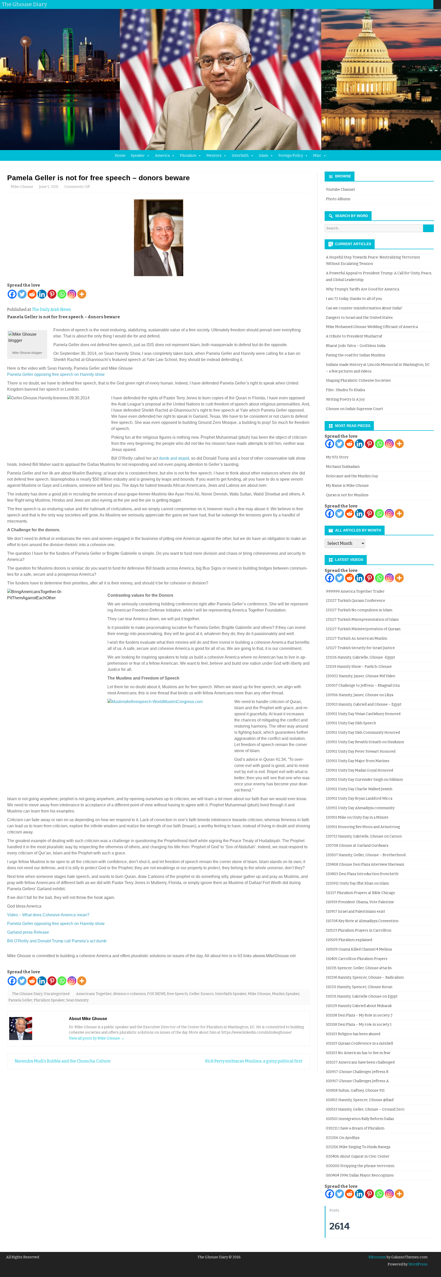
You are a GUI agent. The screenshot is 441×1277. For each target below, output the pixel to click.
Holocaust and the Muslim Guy (352, 476)
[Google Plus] (404, 4)
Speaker (138, 155)
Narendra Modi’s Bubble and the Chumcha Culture (62, 1061)
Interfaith (240, 155)
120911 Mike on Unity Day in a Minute (357, 817)
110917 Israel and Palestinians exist (355, 911)
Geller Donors (201, 994)
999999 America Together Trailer (355, 591)
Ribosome (377, 1257)
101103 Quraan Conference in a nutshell (359, 1043)
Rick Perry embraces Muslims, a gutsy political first (254, 1061)
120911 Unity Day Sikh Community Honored (363, 732)
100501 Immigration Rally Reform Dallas (360, 1119)
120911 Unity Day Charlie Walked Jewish (359, 789)
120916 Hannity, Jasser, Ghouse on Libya (359, 695)
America (162, 155)
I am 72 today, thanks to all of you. (354, 299)
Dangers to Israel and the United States (359, 317)
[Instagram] (419, 4)
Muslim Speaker (285, 994)
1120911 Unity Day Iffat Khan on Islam (357, 883)
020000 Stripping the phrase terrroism (360, 1166)
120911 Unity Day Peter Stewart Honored (360, 751)
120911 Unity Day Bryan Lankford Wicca (359, 798)
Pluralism (188, 155)
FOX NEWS (156, 994)
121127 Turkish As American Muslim (356, 638)
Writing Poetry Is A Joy (345, 399)
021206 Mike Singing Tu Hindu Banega (358, 1147)
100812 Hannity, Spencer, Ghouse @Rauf (360, 1100)
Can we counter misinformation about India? (364, 308)
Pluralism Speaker (49, 1000)
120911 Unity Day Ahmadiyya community (360, 808)
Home (120, 155)
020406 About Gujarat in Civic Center (357, 1156)
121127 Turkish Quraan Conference (355, 600)
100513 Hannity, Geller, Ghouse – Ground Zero (365, 1109)
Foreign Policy (290, 155)
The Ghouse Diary (27, 994)
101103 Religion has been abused (353, 1034)
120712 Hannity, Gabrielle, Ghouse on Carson (364, 836)
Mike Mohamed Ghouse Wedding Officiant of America (372, 327)
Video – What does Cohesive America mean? (48, 915)
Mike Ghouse (22, 187)
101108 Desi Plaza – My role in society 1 (358, 1024)
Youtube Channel (340, 189)
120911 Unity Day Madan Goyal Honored (359, 770)
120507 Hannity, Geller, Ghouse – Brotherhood (366, 855)
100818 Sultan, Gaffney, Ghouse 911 (355, 1090)
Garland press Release (28, 932)
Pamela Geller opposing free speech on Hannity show (56, 374)
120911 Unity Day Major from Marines (357, 761)
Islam (263, 155)
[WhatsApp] (429, 4)
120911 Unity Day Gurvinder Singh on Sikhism (364, 779)
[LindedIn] (409, 4)
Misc (317, 155)
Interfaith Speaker (231, 994)
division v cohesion (129, 994)
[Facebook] (399, 4)
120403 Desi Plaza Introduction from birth (362, 874)
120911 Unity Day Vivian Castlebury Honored (363, 714)
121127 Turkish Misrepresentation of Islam (362, 619)
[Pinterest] (424, 4)
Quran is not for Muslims (347, 495)
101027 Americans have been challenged (360, 1062)
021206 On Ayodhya (342, 1138)
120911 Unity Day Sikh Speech (351, 723)
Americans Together (94, 994)
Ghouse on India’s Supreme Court (354, 409)
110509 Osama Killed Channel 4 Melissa (359, 949)
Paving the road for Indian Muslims (355, 355)
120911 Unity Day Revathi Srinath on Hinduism (365, 742)
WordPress (417, 1264)
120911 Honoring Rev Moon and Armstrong (363, 827)
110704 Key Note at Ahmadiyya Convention (362, 921)
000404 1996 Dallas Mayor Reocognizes (360, 1175)
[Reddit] (32, 294)
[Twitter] (394, 4)
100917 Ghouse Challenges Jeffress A (357, 1081)
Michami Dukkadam (343, 467)
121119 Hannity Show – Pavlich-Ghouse (359, 666)
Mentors (214, 155)
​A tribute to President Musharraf (354, 336)
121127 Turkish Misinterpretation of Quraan (363, 629)
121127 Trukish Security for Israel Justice (360, 648)
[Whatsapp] (61, 294)
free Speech (177, 994)
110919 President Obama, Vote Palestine (360, 902)
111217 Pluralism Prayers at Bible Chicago (360, 893)
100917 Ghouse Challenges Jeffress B (357, 1072)
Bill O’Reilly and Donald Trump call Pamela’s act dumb (56, 941)
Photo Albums (338, 199)
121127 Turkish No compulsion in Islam (359, 610)
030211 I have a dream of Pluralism (355, 1128)
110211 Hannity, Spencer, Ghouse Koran (359, 987)
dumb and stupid (174, 458)
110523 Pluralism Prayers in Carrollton (358, 930)
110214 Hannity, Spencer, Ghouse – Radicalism (365, 977)
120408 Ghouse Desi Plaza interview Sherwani (365, 864)
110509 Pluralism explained (349, 940)
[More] (81, 294)
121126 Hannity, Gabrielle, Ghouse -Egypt (360, 657)
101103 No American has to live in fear (358, 1053)
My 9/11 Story (337, 457)
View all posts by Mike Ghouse (96, 1038)
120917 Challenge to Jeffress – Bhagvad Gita (363, 685)
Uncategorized (56, 994)
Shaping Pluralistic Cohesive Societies (358, 380)
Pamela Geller (20, 1000)
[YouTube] (414, 4)
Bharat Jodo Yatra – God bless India (355, 346)
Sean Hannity (77, 1000)
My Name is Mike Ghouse (347, 485)
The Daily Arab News (51, 309)
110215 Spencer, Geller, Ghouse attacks (359, 968)
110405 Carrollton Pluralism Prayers (356, 959)
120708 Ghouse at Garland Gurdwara (357, 845)
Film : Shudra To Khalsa (345, 390)
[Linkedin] (42, 294)
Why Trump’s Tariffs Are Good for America (362, 289)
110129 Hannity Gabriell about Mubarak (359, 1006)
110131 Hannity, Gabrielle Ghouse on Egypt (362, 996)
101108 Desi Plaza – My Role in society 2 (359, 1015)
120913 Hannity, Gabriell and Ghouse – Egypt (363, 704)
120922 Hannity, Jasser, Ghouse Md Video (360, 676)
